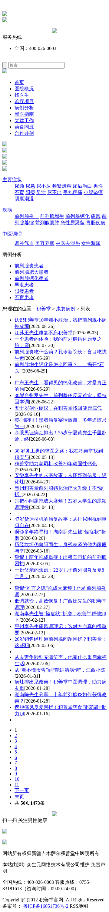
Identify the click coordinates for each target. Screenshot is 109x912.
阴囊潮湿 (24, 198)
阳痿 (30, 192)
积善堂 (43, 308)
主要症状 (12, 179)
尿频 (19, 186)
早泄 (41, 192)
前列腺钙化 (77, 216)
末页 (19, 796)
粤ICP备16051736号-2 (46, 906)
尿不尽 (43, 186)
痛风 (96, 216)
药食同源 (24, 126)
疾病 (7, 209)
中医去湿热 (68, 243)
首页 (19, 82)
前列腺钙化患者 (31, 278)
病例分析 (24, 107)
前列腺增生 (52, 216)
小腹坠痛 (93, 192)
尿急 (30, 186)
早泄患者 (24, 284)
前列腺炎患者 (29, 265)
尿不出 (54, 192)
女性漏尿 (91, 243)
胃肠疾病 (95, 222)
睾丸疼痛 (72, 192)
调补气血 (24, 243)
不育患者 (24, 297)
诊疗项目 (24, 101)
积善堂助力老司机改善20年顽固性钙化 (56, 463)
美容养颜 (44, 243)
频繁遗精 (61, 186)
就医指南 (24, 114)
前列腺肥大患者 (31, 272)
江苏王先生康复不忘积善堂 (44, 332)
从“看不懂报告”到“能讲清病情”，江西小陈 (60, 670)
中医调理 (12, 233)
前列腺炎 (27, 216)
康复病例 (65, 308)
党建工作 (24, 120)
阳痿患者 (24, 291)
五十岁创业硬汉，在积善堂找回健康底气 (58, 408)
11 (17, 784)
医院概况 (24, 88)
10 (17, 779)
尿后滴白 (82, 186)
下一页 (22, 790)
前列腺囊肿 (47, 222)
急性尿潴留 (73, 222)
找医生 (22, 95)
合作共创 (24, 133)
